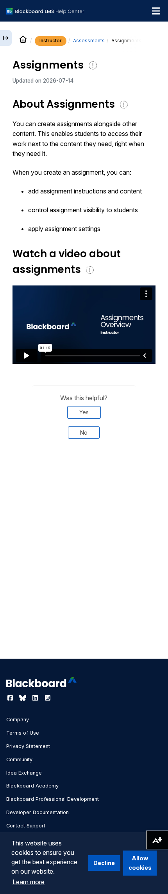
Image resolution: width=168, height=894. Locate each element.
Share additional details (84, 471)
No (84, 432)
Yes (84, 412)
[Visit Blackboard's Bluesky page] (23, 698)
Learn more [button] (29, 882)
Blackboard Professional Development (52, 799)
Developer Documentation (37, 812)
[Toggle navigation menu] (156, 11)
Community (19, 759)
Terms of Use (22, 733)
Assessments (89, 40)
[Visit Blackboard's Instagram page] (48, 698)
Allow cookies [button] (140, 863)
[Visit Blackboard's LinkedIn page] (36, 698)
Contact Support (25, 826)
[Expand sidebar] (6, 38)
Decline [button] (104, 863)
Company (17, 719)
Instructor (50, 40)
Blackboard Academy (32, 786)
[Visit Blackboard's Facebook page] (11, 698)
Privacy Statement (28, 746)
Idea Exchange (24, 773)
